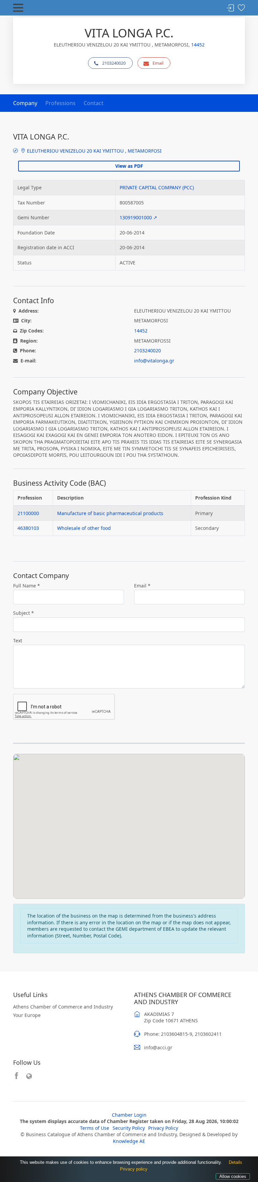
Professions (60, 103)
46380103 (28, 528)
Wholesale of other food (84, 528)
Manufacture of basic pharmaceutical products (110, 513)
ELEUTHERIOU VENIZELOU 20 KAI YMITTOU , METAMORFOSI (94, 150)
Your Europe (27, 1015)
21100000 (28, 513)
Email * (142, 585)
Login (230, 8)
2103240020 (114, 63)
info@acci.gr (158, 1047)
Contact (93, 103)
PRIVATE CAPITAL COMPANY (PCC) (157, 187)
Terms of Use (94, 1128)
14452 (198, 44)
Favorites (241, 8)
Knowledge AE (129, 1141)
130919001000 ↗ (138, 217)
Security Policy (129, 1128)
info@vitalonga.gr (154, 360)
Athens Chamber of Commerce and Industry (63, 1006)
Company (25, 103)
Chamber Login (129, 1115)
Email (158, 63)
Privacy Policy (163, 1128)
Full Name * (26, 585)
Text (17, 640)
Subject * (23, 613)
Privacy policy (133, 1169)
